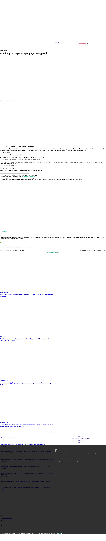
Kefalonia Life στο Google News (13, 247)
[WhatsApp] (44, 97)
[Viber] (71, 97)
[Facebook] (31, 97)
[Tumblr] (62, 97)
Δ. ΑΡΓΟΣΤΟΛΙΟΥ (4, 292)
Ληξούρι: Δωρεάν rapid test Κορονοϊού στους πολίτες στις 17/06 (92, 250)
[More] (75, 97)
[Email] (53, 97)
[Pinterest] (40, 97)
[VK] (66, 97)
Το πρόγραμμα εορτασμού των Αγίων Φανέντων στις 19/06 (12, 250)
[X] (35, 97)
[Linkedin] (49, 97)
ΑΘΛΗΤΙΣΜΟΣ (3, 336)
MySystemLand (93, 461)
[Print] (57, 97)
